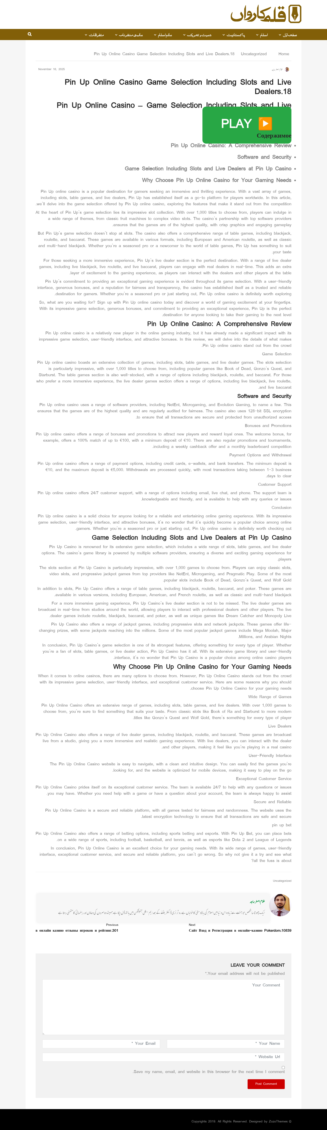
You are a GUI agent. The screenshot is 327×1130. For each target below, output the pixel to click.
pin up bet (281, 825)
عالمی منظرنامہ (131, 34)
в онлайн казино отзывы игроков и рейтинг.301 (77, 928)
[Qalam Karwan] (266, 14)
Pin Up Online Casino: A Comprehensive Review (231, 146)
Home (283, 54)
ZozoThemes (278, 1121)
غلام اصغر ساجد (257, 901)
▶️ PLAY (247, 125)
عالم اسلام (165, 34)
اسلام (264, 34)
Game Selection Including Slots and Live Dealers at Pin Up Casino (208, 169)
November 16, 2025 (51, 69)
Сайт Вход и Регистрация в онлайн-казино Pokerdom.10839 (240, 928)
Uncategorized (254, 54)
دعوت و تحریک (199, 34)
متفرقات (96, 34)
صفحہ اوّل (290, 34)
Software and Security (264, 157)
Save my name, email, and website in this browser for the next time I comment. (209, 1072)
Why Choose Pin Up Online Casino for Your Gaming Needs (216, 180)
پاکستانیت (236, 34)
